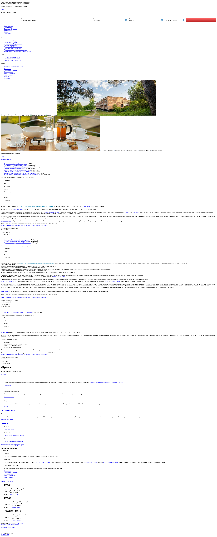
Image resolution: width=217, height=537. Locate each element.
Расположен (4, 332)
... (140, 416)
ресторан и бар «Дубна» (52, 212)
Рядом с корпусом (6, 221)
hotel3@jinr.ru (16, 507)
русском (127, 212)
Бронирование (8, 27)
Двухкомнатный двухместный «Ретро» (15, 50)
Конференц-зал (8, 30)
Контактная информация (12, 445)
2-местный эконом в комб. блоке (13, 66)
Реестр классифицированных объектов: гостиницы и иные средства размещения (24, 225)
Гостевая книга (8, 72)
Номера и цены (8, 26)
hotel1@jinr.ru (14, 494)
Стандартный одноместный (12, 57)
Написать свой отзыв (7, 419)
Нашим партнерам (9, 73)
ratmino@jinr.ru (16, 520)
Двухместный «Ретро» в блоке (13, 47)
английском (136, 212)
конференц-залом (18, 209)
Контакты (7, 78)
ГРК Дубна (20, 523)
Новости (6, 76)
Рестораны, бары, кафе (10, 29)
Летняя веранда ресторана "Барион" (14, 435)
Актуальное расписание (91, 462)
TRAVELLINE (5, 535)
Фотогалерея (7, 69)
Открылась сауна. (9, 429)
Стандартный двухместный (12, 58)
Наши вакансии (8, 75)
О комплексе (7, 33)
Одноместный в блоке (10, 42)
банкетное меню (115, 281)
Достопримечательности (11, 70)
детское (107, 281)
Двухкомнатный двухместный (13, 48)
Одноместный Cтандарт (11, 41)
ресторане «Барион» (59, 276)
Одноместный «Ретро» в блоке (13, 44)
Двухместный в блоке (10, 45)
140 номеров (86, 206)
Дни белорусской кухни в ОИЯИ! (14, 441)
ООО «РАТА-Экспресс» (43, 462)
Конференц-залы (9, 397)
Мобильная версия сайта (8, 527)
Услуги (6, 32)
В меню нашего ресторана (8, 281)
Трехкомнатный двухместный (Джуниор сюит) (17, 51)
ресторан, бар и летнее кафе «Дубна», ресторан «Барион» (106, 382)
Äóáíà (2, 9)
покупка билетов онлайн (110, 462)
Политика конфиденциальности (10, 524)
